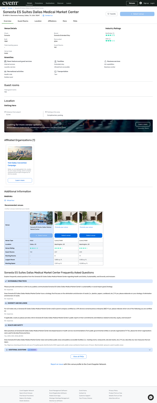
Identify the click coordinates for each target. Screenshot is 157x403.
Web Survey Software (55, 401)
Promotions (39, 3)
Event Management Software (58, 390)
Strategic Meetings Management (59, 398)
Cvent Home (83, 390)
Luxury (68, 3)
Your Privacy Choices (85, 398)
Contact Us (82, 393)
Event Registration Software (58, 393)
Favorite (113, 14)
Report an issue (57, 364)
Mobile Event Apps (54, 395)
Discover (60, 3)
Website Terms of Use (115, 395)
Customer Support (84, 395)
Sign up (146, 3)
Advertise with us (114, 398)
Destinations (50, 3)
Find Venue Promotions (27, 395)
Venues (29, 3)
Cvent (3, 8)
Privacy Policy (113, 390)
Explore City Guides (25, 398)
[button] (151, 397)
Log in (152, 3)
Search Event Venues (26, 393)
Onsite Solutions (24, 401)
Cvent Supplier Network (27, 390)
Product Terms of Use (115, 393)
